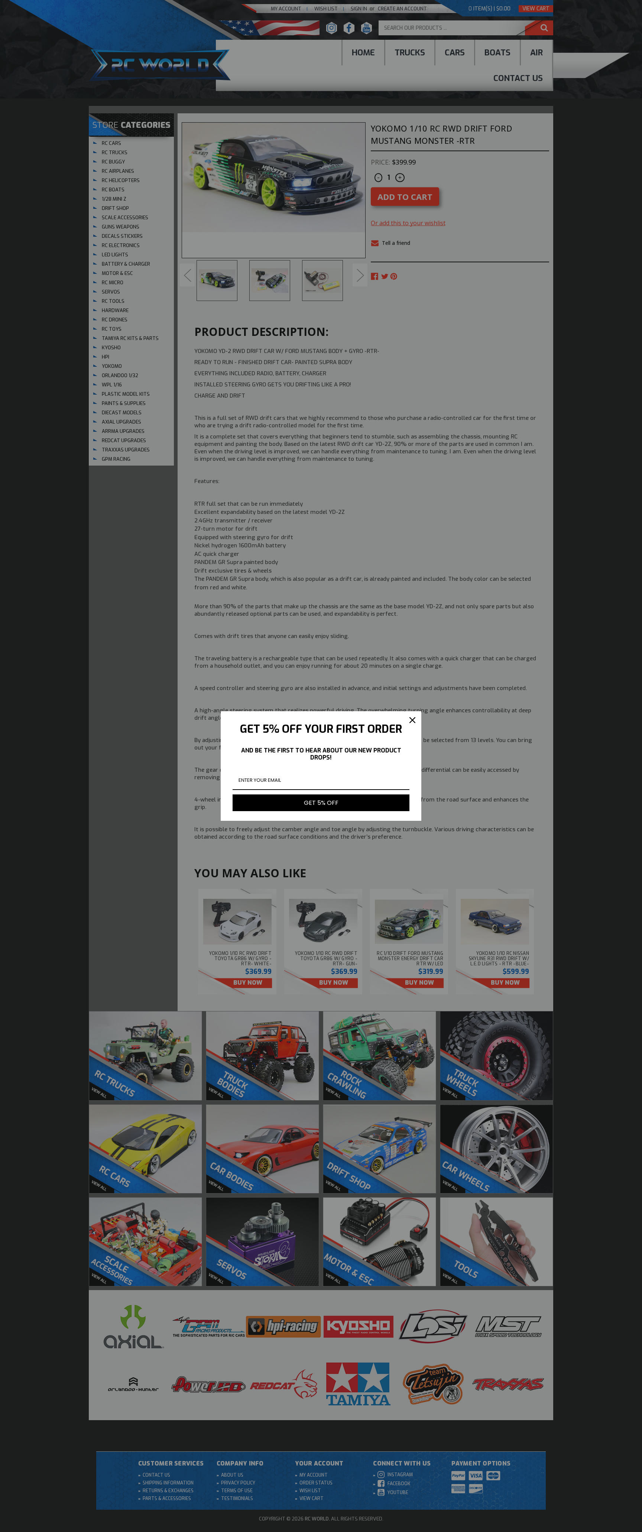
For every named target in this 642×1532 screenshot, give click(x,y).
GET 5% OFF (321, 803)
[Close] (412, 720)
